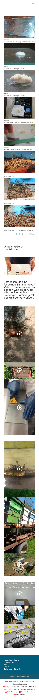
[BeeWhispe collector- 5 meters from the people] (19, 226)
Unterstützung (9, 662)
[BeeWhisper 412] (19, 172)
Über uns (7, 667)
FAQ (5, 664)
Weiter (31, 234)
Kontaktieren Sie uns (11, 660)
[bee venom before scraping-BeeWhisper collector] (19, 38)
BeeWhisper (8, 669)
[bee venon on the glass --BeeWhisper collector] (19, 146)
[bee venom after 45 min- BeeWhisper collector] (19, 119)
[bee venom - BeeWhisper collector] (19, 65)
